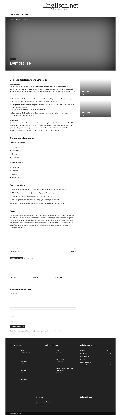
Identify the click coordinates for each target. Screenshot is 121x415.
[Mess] (14, 352)
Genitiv (58, 350)
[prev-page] (11, 281)
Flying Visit (13, 277)
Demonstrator (14, 251)
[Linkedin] (25, 240)
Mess (22, 350)
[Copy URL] (38, 240)
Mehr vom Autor (29, 258)
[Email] (29, 240)
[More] (42, 240)
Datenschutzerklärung (43, 402)
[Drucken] (34, 240)
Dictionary (15, 14)
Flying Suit (35, 277)
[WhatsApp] (20, 240)
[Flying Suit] (43, 269)
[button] (108, 15)
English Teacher (86, 94)
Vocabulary (26, 14)
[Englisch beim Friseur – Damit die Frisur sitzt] (50, 370)
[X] (16, 240)
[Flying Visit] (20, 269)
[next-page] (14, 281)
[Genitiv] (50, 352)
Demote (73, 251)
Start (11, 19)
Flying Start (58, 277)
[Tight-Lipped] (50, 361)
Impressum (40, 404)
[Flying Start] (65, 269)
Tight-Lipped (60, 359)
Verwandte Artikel (16, 258)
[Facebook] (12, 240)
